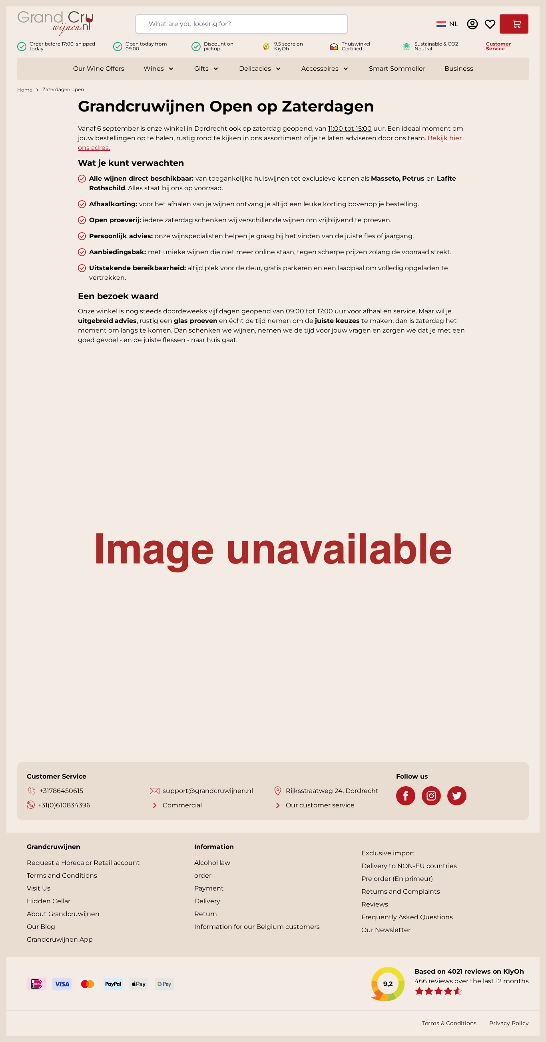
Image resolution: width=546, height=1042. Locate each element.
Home (24, 89)
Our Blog (41, 926)
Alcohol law (212, 863)
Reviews (374, 904)
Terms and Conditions (62, 875)
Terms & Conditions (449, 1023)
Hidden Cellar (48, 901)
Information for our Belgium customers (257, 926)
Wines (153, 68)
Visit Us (38, 888)
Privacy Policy (509, 1023)
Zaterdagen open (63, 89)
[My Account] (472, 24)
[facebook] (405, 795)
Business (458, 68)
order (202, 875)
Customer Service (498, 46)
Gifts (201, 68)
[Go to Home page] (55, 23)
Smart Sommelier (397, 68)
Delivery (207, 901)
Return (205, 914)
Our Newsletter (385, 930)
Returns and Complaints (400, 891)
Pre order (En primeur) (397, 879)
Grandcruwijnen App (60, 939)
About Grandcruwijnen (63, 914)
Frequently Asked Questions (407, 917)
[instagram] (431, 795)
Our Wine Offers (98, 68)
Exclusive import (388, 853)
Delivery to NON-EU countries (409, 866)
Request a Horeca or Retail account (83, 863)
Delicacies (255, 68)
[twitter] (456, 795)
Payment (209, 888)
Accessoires (320, 68)
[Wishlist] (490, 24)
